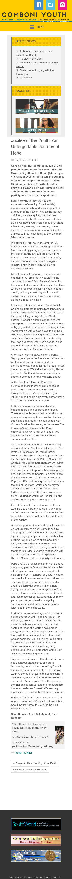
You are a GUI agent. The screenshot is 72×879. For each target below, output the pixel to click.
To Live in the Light (31, 58)
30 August (26, 77)
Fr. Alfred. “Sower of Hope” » (30, 769)
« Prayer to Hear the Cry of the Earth (34, 763)
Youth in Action (24, 752)
